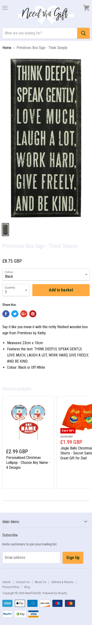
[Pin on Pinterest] (32, 313)
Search (6, 582)
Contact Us (22, 582)
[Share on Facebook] (5, 313)
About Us (40, 582)
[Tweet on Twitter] (14, 313)
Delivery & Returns (62, 582)
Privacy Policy (10, 587)
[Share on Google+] (23, 313)
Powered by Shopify (54, 593)
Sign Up (72, 557)
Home (6, 48)
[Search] (83, 33)
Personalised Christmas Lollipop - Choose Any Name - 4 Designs (28, 462)
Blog (27, 587)
